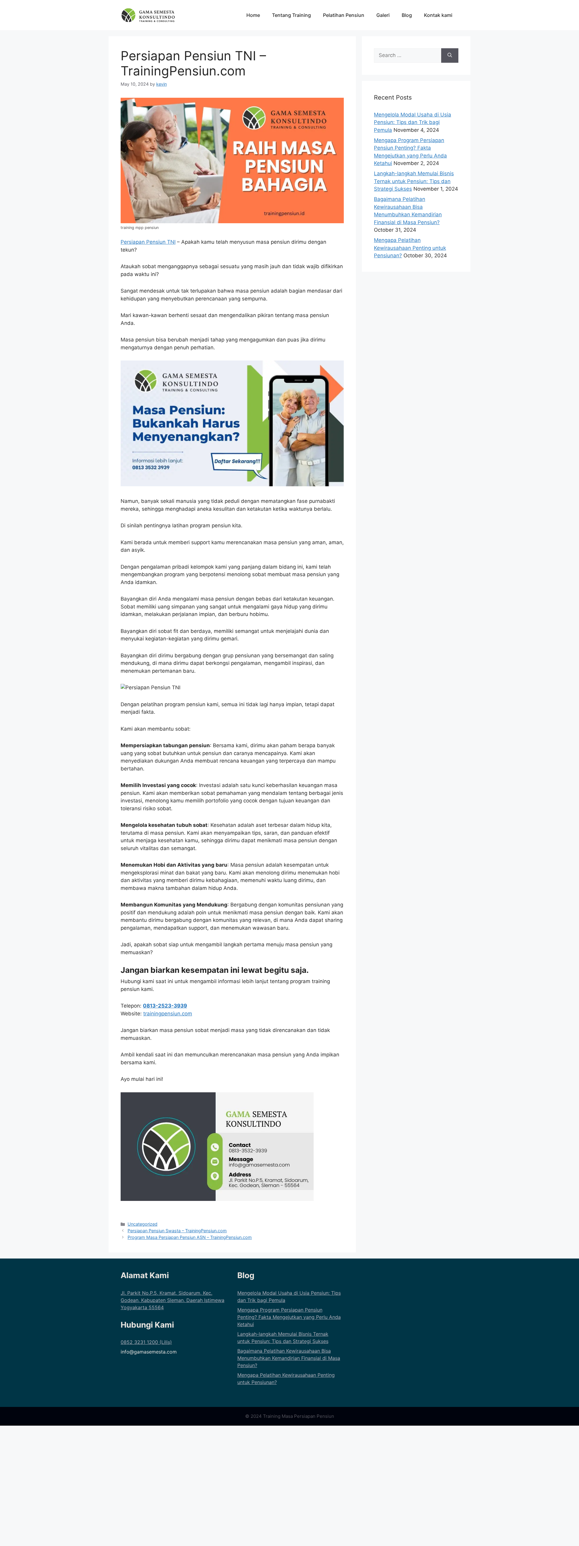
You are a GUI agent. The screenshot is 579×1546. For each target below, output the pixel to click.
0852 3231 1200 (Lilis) (146, 1342)
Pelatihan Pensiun (343, 15)
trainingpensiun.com (167, 1014)
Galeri (383, 15)
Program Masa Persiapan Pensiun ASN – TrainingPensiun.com (190, 1237)
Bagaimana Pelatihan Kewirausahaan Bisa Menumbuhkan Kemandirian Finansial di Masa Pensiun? (288, 1358)
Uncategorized (142, 1224)
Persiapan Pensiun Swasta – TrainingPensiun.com (177, 1230)
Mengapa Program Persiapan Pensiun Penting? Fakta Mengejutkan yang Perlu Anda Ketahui (289, 1317)
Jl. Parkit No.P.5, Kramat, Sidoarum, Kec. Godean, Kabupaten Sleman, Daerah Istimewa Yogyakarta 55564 (172, 1300)
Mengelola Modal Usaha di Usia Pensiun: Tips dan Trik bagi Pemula (412, 122)
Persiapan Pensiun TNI (148, 242)
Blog (407, 15)
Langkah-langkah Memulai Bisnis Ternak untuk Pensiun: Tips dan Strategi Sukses (414, 181)
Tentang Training (291, 15)
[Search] (449, 55)
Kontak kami (438, 15)
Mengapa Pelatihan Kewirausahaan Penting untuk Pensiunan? (410, 248)
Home (253, 15)
